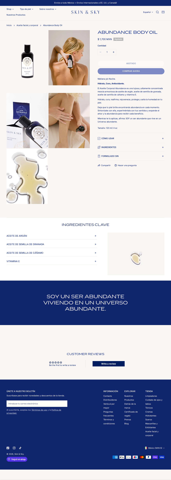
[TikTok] (20, 448)
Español (147, 12)
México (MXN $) (155, 448)
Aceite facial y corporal (27, 25)
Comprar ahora (131, 71)
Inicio (9, 25)
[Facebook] (8, 448)
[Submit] (64, 403)
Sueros (148, 419)
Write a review (108, 363)
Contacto (107, 396)
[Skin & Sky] (85, 12)
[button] (163, 12)
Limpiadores (151, 396)
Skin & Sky (19, 454)
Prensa (127, 419)
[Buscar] (157, 12)
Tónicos (149, 408)
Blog (126, 423)
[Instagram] (14, 448)
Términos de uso (39, 410)
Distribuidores (110, 400)
